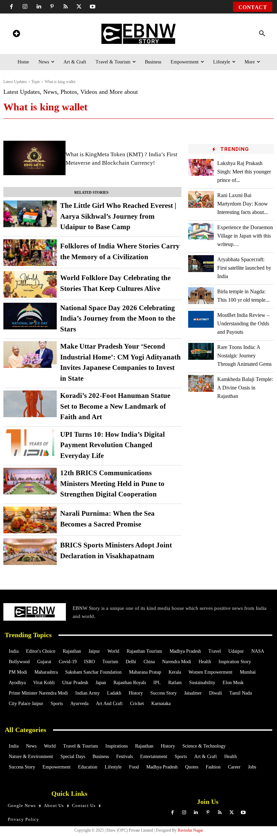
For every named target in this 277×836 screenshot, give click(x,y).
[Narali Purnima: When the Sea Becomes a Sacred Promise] (30, 520)
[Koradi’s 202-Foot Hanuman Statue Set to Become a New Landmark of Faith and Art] (30, 403)
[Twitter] (79, 7)
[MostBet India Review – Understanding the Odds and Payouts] (201, 319)
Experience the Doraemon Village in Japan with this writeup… (245, 235)
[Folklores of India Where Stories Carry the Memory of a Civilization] (30, 252)
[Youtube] (92, 7)
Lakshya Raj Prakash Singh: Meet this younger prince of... (244, 171)
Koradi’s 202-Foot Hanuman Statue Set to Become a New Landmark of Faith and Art (115, 406)
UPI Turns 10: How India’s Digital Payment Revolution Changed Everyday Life (112, 445)
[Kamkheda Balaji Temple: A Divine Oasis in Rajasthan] (201, 383)
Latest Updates (15, 81)
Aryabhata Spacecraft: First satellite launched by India (244, 268)
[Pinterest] (52, 7)
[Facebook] (11, 7)
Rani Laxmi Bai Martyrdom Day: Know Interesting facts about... (242, 203)
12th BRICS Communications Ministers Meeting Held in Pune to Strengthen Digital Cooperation (112, 483)
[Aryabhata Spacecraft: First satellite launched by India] (201, 263)
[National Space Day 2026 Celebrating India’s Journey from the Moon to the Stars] (30, 316)
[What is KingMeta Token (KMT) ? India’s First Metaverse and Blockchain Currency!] (34, 158)
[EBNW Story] (138, 34)
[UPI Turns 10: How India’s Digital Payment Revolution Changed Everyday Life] (30, 442)
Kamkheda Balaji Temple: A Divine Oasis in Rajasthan (245, 387)
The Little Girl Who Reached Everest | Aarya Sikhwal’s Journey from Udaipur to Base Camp (118, 216)
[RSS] (65, 7)
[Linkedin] (38, 7)
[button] (262, 33)
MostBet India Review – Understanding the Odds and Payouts (243, 323)
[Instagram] (25, 7)
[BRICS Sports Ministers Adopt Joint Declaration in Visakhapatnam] (30, 551)
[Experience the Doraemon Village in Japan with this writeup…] (201, 231)
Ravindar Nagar (190, 830)
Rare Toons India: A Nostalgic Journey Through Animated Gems (244, 355)
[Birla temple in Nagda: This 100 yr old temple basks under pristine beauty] (201, 295)
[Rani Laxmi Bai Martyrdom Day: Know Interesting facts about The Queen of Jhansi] (201, 199)
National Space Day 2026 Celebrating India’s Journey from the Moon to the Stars (117, 318)
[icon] (16, 34)
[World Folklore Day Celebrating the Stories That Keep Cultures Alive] (30, 284)
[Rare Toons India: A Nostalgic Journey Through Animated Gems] (201, 351)
